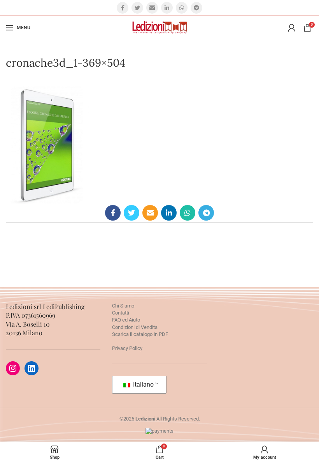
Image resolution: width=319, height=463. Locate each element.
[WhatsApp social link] (182, 8)
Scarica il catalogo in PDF (140, 334)
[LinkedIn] (32, 368)
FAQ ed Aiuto (126, 320)
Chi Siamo (123, 306)
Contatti (120, 313)
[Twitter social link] (137, 8)
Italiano (142, 384)
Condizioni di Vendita (135, 327)
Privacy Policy (127, 348)
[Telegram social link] (196, 8)
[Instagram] (13, 368)
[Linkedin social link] (167, 8)
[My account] (292, 27)
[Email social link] (152, 8)
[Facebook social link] (122, 8)
